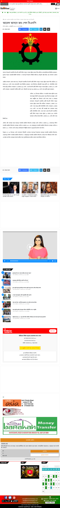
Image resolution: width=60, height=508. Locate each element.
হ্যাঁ (3, 451)
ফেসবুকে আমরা (3, 462)
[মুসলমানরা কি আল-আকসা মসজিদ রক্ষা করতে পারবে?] (7, 275)
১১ (46, 480)
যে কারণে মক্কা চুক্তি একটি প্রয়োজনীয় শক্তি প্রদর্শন (22, 295)
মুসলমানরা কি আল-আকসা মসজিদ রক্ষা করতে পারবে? (22, 273)
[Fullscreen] (55, 261)
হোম (5, 19)
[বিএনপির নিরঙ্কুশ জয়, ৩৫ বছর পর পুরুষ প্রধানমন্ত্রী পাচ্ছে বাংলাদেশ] (11, 187)
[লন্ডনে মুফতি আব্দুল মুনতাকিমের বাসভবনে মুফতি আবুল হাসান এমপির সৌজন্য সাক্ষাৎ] (7, 290)
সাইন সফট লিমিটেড (36, 507)
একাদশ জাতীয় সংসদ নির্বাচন (13, 19)
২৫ (46, 487)
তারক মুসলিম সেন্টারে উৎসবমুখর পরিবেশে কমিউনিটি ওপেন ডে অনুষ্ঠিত (24, 309)
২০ (51, 484)
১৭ (43, 484)
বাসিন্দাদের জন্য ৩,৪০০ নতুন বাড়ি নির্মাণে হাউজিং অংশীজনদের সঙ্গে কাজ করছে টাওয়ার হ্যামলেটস (29, 317)
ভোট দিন (45, 451)
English (53, 4)
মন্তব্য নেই (4, 455)
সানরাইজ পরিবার (50, 502)
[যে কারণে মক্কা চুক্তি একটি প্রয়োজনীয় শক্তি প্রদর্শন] (7, 297)
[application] (30, 247)
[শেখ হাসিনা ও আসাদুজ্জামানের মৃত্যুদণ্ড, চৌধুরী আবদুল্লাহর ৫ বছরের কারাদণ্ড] (30, 187)
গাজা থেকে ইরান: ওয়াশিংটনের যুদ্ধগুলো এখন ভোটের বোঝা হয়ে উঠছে (24, 302)
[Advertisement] (16, 104)
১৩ (51, 480)
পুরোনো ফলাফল (44, 455)
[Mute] (52, 261)
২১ (53, 484)
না (2, 453)
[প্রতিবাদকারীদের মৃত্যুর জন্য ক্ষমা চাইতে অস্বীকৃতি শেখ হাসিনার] (49, 187)
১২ (48, 480)
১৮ (46, 484)
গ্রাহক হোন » (53, 331)
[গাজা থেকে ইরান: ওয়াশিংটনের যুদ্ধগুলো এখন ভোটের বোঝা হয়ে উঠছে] (7, 304)
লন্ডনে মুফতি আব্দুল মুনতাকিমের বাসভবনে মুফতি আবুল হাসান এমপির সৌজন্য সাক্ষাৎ (27, 4)
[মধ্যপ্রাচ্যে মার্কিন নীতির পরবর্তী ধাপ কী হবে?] (7, 282)
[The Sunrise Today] (7, 8)
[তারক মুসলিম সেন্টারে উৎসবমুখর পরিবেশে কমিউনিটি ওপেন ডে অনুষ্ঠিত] (7, 312)
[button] (30, 247)
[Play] (5, 261)
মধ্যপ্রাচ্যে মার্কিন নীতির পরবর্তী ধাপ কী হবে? (20, 280)
